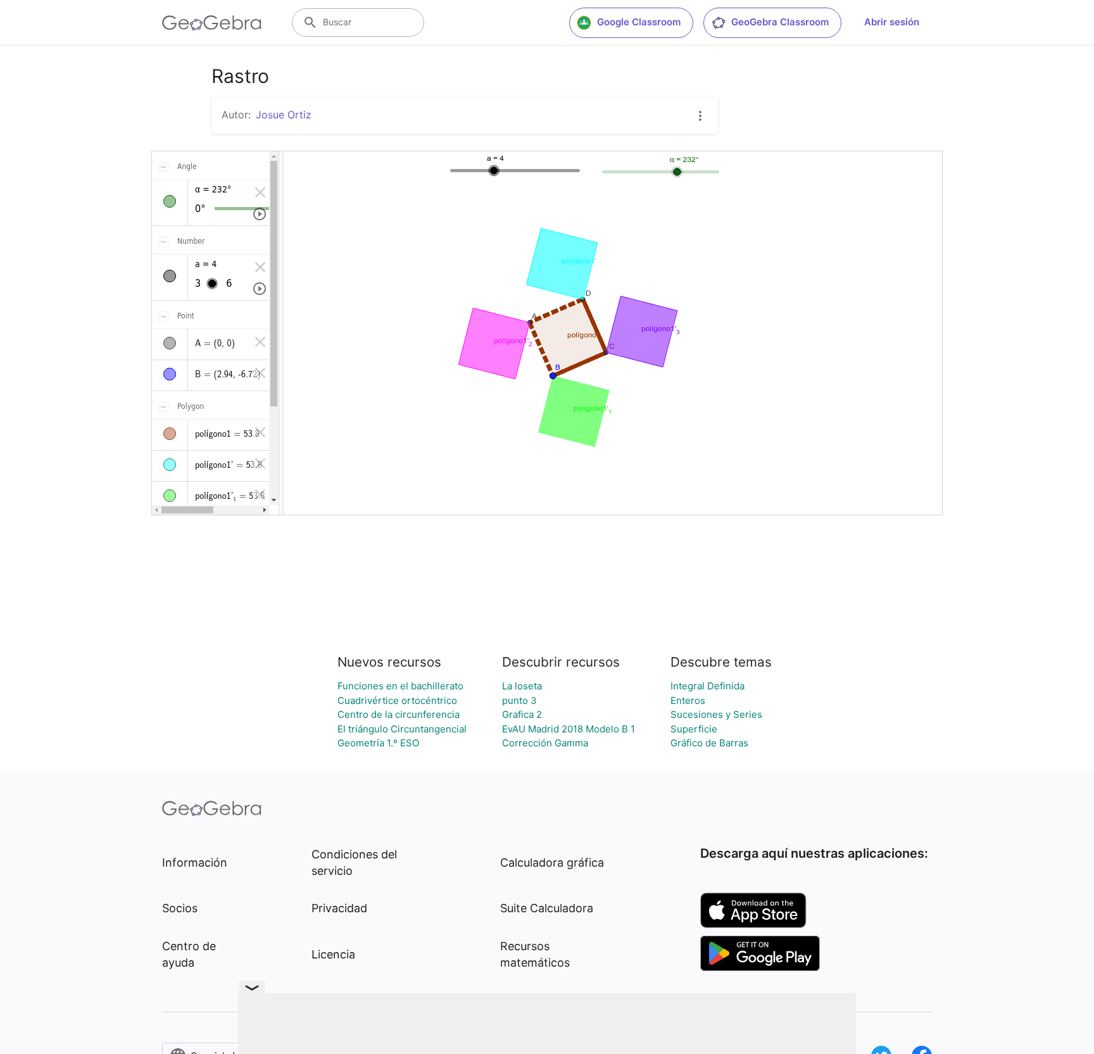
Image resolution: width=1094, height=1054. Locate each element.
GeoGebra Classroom (780, 22)
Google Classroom (639, 22)
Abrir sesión (891, 22)
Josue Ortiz (283, 114)
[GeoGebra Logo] (211, 22)
